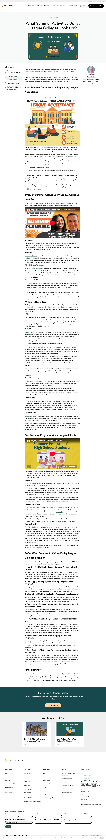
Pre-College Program (41, 485)
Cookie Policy (93, 838)
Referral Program (67, 792)
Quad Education (30, 545)
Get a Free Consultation (96, 5)
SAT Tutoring (28, 773)
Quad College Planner (49, 798)
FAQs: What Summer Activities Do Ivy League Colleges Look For (14, 87)
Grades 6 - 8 (8, 773)
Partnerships (65, 796)
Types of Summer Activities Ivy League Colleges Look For (13, 78)
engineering (59, 512)
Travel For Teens (30, 401)
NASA (27, 317)
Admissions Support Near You (32, 801)
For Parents (27, 792)
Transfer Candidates (11, 784)
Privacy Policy (66, 782)
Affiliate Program (67, 778)
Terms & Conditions (67, 785)
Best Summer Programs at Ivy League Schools (13, 82)
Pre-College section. (33, 510)
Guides (45, 777)
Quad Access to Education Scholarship (13, 791)
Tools (44, 794)
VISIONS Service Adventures (34, 268)
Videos (45, 787)
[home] (9, 6)
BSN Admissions (9, 787)
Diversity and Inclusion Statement (68, 774)
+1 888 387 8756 (100, 1)
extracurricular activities (51, 147)
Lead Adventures (30, 416)
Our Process (27, 789)
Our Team (27, 785)
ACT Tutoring (28, 777)
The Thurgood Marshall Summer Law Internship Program (43, 347)
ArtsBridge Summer (31, 256)
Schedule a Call (53, 705)
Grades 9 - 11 (8, 777)
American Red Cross (34, 283)
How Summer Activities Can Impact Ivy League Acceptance (14, 72)
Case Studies (47, 784)
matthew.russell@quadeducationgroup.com (91, 804)
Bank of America (30, 332)
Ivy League (44, 77)
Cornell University (30, 507)
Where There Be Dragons (33, 381)
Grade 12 (7, 780)
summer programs (56, 527)
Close (101, 838)
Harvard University (30, 483)
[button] (31, 5)
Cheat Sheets (47, 780)
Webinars (55, 5)
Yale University (29, 527)
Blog (44, 773)
